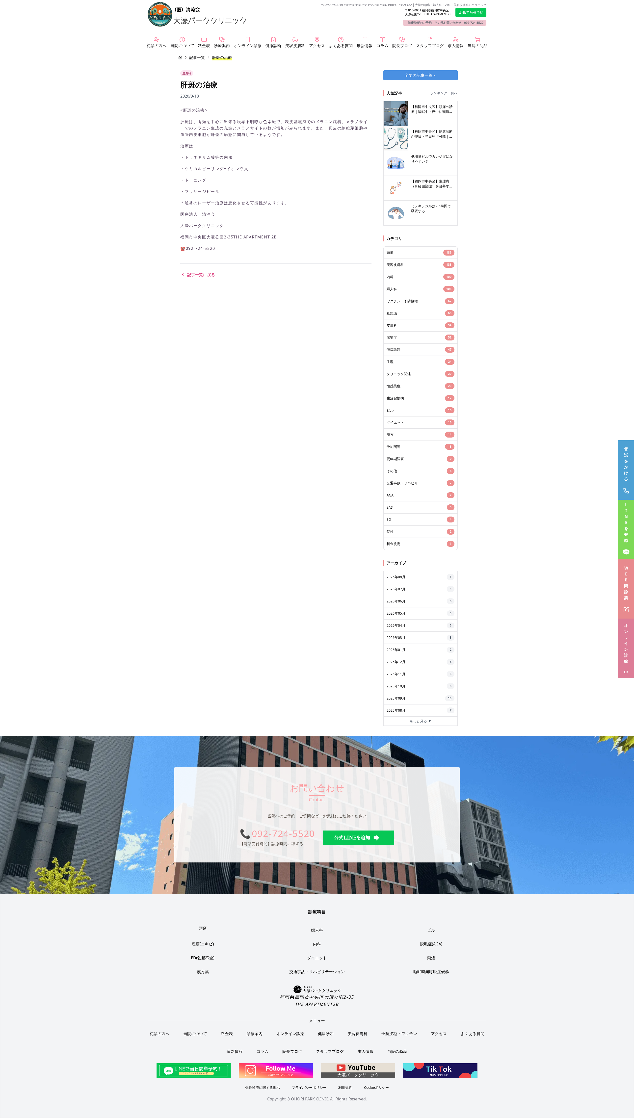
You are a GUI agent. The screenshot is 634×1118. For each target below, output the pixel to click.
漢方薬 (203, 971)
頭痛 (203, 928)
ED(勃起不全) (202, 958)
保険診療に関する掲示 (262, 1087)
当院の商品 (397, 1051)
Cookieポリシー (376, 1087)
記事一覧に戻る (201, 274)
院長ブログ (292, 1051)
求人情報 (365, 1051)
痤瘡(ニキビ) (203, 944)
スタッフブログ (330, 1051)
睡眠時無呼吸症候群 (431, 971)
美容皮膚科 (358, 1033)
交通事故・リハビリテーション (317, 971)
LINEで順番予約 (470, 12)
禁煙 (431, 958)
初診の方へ (159, 1033)
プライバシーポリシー (309, 1087)
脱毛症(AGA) (431, 944)
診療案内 (255, 1033)
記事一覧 (197, 57)
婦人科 (317, 930)
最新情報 (235, 1051)
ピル (431, 930)
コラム (262, 1051)
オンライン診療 (290, 1033)
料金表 (227, 1033)
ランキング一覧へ (444, 93)
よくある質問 (472, 1033)
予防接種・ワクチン (399, 1033)
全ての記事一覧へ (420, 75)
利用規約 (345, 1087)
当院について (195, 1033)
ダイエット (317, 958)
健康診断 (326, 1033)
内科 (317, 944)
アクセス (439, 1033)
